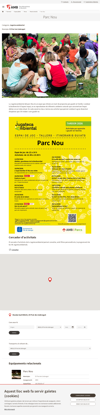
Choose (73, 327)
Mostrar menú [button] (3, 5)
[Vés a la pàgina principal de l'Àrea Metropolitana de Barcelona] (18, 7)
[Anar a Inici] (2, 11)
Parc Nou (28, 371)
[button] (64, 2)
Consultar (15, 250)
